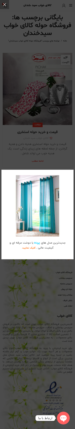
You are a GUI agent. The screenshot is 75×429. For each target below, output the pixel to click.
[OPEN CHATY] (63, 418)
